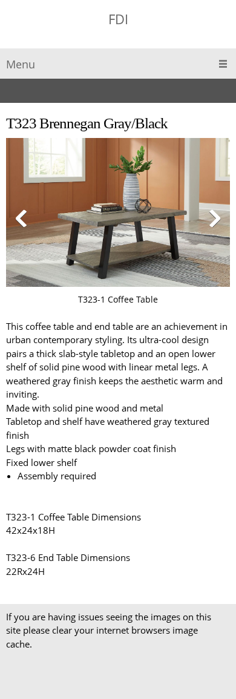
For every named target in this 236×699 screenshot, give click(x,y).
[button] (118, 222)
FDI (118, 18)
